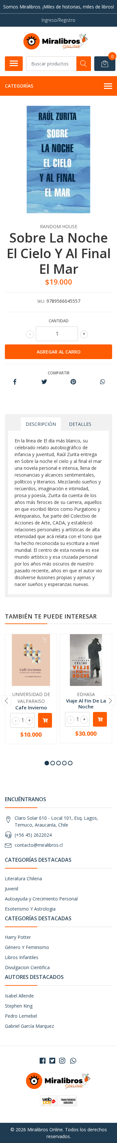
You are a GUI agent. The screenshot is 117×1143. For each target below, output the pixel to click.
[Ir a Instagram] (62, 1060)
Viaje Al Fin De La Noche (86, 703)
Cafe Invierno (31, 707)
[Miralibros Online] (55, 41)
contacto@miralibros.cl (39, 845)
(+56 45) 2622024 (33, 835)
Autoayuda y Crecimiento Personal (41, 899)
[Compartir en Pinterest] (73, 382)
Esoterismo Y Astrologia (30, 909)
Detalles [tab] (80, 424)
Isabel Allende (19, 996)
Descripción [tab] (41, 424)
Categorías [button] (19, 86)
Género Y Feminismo (27, 947)
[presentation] (6, 700)
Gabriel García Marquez (29, 1026)
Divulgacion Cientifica (27, 967)
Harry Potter (18, 937)
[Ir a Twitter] (52, 1060)
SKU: (41, 301)
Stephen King (18, 1006)
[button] (47, 763)
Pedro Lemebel (21, 1016)
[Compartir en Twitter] (44, 382)
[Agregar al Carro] (45, 720)
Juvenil (11, 888)
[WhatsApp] (73, 1060)
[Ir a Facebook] (43, 1060)
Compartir (59, 373)
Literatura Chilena (23, 878)
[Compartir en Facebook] (14, 382)
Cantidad (59, 321)
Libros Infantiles (21, 957)
